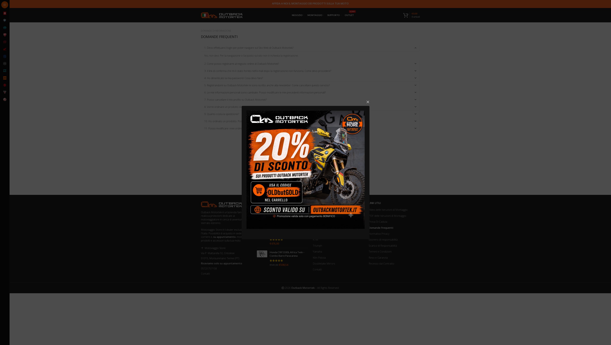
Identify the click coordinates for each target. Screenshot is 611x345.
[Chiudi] (368, 102)
